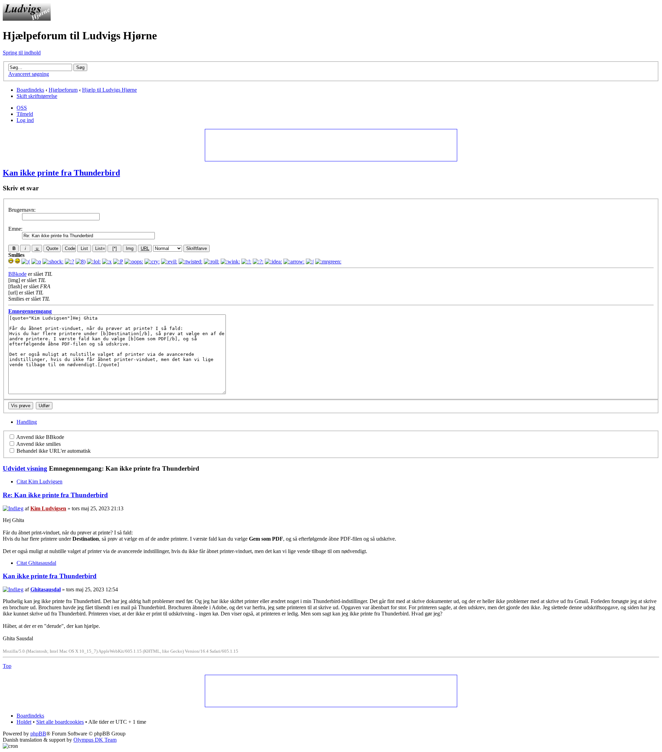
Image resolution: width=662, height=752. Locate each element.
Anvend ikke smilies (38, 444)
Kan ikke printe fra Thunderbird (61, 172)
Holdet (24, 722)
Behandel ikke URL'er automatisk (53, 451)
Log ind (25, 120)
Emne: (15, 229)
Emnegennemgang (30, 311)
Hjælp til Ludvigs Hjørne (109, 90)
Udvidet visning (25, 468)
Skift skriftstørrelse (37, 96)
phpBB (38, 733)
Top (7, 666)
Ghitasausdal (45, 589)
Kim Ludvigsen (48, 508)
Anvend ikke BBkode (39, 437)
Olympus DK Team (95, 740)
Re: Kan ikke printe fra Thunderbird (55, 495)
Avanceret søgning (28, 74)
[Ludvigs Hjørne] (27, 19)
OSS (22, 108)
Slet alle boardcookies (60, 722)
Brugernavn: (22, 210)
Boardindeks (30, 90)
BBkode (17, 274)
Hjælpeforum (63, 90)
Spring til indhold (22, 53)
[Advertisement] (330, 144)
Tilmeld (25, 114)
